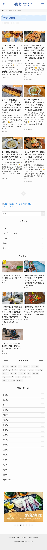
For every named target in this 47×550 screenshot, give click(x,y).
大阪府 (6, 23)
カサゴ (5, 370)
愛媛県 (5, 470)
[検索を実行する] (43, 213)
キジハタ (30, 370)
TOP (4, 228)
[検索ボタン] (4, 4)
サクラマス (21, 373)
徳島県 (5, 435)
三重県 (5, 450)
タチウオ (35, 373)
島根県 (5, 445)
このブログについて (10, 233)
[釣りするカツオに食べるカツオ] (23, 4)
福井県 (5, 410)
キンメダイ (39, 370)
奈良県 (5, 430)
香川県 (5, 465)
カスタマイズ (13, 370)
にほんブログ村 (7, 207)
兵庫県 (5, 420)
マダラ (5, 377)
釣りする (6, 238)
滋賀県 (5, 425)
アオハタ (5, 366)
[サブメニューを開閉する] (42, 238)
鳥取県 (5, 440)
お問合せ (12, 537)
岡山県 (5, 455)
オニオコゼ (35, 366)
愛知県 (5, 395)
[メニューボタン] (42, 4)
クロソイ (5, 373)
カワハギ (22, 370)
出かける (6, 248)
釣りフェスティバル (9, 380)
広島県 (5, 460)
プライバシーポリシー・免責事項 (27, 537)
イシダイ (26, 366)
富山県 (5, 400)
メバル (18, 377)
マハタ (11, 377)
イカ (19, 366)
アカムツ (13, 366)
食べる (5, 243)
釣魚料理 (19, 380)
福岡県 (5, 475)
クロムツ (13, 373)
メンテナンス (26, 377)
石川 (4, 405)
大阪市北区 (7, 480)
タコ (29, 373)
